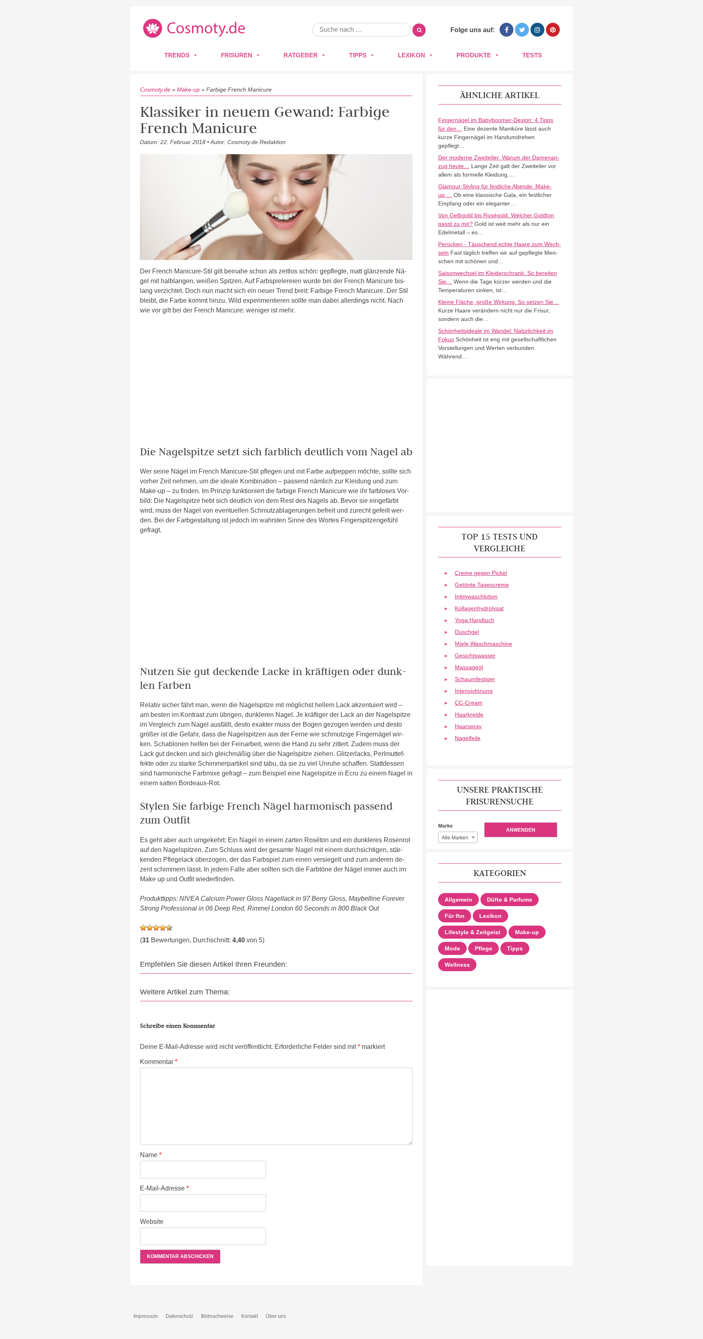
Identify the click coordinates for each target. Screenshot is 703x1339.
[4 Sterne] (162, 927)
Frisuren (236, 55)
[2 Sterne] (149, 927)
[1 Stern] (143, 927)
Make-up (188, 89)
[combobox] (458, 837)
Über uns (276, 1316)
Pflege (483, 948)
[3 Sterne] (156, 927)
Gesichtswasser (475, 655)
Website (152, 1221)
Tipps (358, 55)
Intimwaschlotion (476, 596)
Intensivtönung (474, 691)
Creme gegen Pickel (481, 573)
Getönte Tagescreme (482, 584)
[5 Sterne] (169, 927)
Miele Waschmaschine (483, 643)
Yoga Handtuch (474, 620)
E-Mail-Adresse (164, 1188)
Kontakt (249, 1316)
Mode (452, 948)
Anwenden (520, 830)
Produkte (473, 55)
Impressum (145, 1316)
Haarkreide (469, 714)
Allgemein (458, 899)
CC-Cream (468, 702)
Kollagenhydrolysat (479, 608)
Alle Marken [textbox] (455, 838)
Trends (177, 55)
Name (151, 1154)
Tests (532, 55)
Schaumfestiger (475, 679)
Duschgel (467, 632)
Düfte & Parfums (509, 899)
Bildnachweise (217, 1316)
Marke (445, 826)
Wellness (457, 964)
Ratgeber (301, 55)
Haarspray (468, 726)
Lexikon (411, 55)
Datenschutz (179, 1316)
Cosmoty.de (155, 89)
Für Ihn (455, 916)
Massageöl (469, 667)
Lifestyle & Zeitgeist (472, 932)
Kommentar (158, 1061)
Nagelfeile (467, 738)
